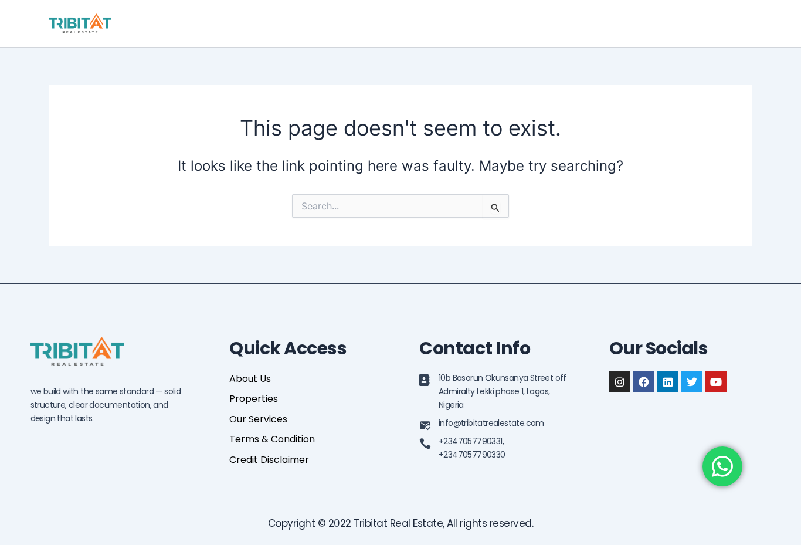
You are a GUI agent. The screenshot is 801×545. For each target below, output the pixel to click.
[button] (679, 23)
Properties (649, 23)
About (592, 23)
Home (545, 23)
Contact (723, 23)
